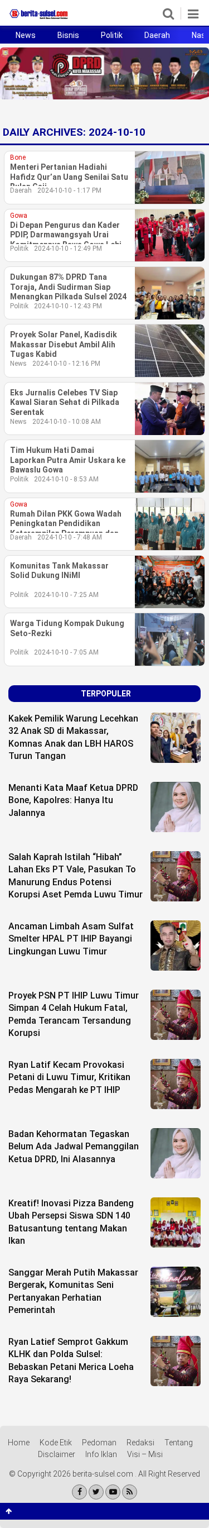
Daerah (157, 35)
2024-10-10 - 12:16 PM (66, 363)
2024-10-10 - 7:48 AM (69, 537)
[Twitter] (96, 1492)
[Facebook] (79, 1492)
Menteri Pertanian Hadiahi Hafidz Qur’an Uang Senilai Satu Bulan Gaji (69, 177)
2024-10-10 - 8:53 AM (66, 479)
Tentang (178, 1442)
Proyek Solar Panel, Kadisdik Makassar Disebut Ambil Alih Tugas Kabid (63, 344)
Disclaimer (56, 1454)
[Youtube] (112, 1492)
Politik (112, 35)
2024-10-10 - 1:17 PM (69, 190)
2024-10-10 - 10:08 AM (66, 422)
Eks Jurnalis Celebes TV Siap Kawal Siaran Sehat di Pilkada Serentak (64, 402)
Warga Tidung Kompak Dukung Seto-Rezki (67, 628)
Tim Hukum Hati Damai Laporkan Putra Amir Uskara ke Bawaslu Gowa (67, 460)
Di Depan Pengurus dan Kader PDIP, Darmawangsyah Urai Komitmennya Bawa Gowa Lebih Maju (68, 235)
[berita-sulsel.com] (39, 19)
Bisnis (68, 35)
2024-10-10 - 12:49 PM (68, 248)
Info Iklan (101, 1454)
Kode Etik (56, 1442)
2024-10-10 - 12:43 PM (68, 306)
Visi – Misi (145, 1454)
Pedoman (99, 1442)
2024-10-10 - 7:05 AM (66, 652)
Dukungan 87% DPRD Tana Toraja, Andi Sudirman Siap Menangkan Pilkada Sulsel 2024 (68, 287)
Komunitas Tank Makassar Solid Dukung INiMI (59, 570)
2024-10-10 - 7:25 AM (66, 595)
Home (19, 1442)
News (26, 35)
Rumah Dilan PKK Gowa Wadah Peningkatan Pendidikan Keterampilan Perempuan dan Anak (65, 524)
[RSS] (129, 1492)
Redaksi (140, 1442)
